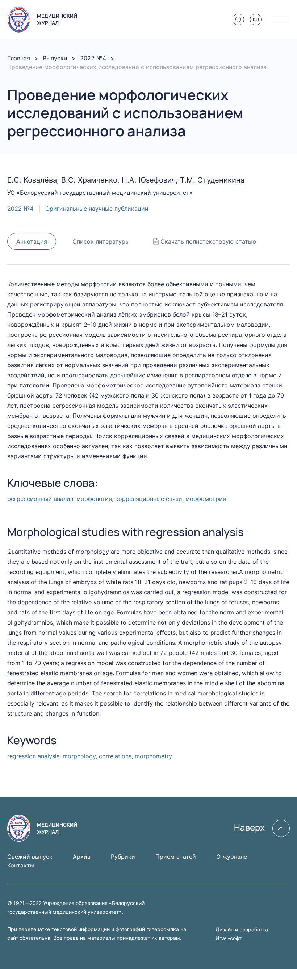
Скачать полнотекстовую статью (208, 241)
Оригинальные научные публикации (96, 208)
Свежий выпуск (30, 856)
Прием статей (175, 856)
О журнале (231, 856)
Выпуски (55, 58)
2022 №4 (93, 58)
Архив (82, 856)
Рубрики (123, 856)
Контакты (20, 865)
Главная (18, 58)
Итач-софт (229, 938)
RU (256, 19)
